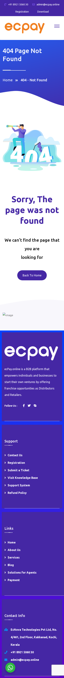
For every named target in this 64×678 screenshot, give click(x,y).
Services (14, 557)
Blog (11, 565)
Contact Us (15, 455)
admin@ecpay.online (48, 4)
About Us (14, 550)
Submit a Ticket (18, 470)
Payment (14, 580)
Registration (22, 11)
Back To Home (32, 275)
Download (43, 11)
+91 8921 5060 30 (18, 4)
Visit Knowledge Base (23, 477)
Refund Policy (17, 492)
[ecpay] (25, 27)
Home (8, 80)
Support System (19, 485)
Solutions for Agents (22, 572)
